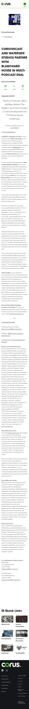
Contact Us (20, 684)
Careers (3, 691)
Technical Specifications (22, 693)
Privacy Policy (20, 681)
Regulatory (20, 686)
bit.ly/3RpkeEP (14, 128)
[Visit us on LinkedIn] (2, 671)
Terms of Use (20, 678)
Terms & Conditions (21, 696)
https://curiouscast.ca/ (17, 314)
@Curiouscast (5, 329)
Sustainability (4, 685)
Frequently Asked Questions (21, 690)
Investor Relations (6, 682)
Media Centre (5, 679)
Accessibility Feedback (22, 675)
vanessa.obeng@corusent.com (10, 580)
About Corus (4, 676)
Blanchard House (14, 433)
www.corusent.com (7, 426)
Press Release (8, 37)
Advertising (4, 688)
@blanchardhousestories (15, 333)
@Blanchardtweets (16, 329)
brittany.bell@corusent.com (9, 569)
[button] (25, 4)
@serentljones (5, 336)
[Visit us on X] (7, 671)
